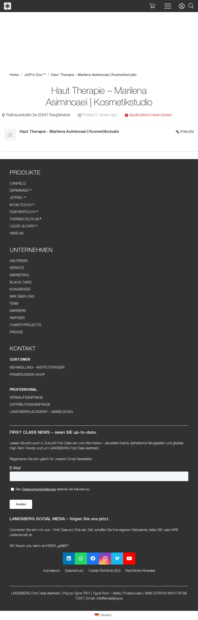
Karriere (18, 311)
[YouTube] (129, 559)
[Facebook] (93, 559)
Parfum (16, 233)
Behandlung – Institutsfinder (37, 367)
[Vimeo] (117, 559)
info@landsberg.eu (109, 598)
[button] (191, 6)
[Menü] (167, 6)
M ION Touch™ (22, 205)
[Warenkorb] (152, 6)
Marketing (19, 275)
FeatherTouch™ (24, 212)
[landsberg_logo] (7, 6)
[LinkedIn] (69, 559)
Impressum (51, 571)
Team (14, 303)
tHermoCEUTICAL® (25, 219)
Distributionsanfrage (30, 404)
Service (17, 268)
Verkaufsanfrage (26, 397)
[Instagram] (105, 559)
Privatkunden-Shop (27, 375)
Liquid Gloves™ (24, 226)
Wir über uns (22, 296)
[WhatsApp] (81, 559)
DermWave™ (21, 190)
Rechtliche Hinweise (140, 571)
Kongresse (20, 289)
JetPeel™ (18, 198)
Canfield (18, 183)
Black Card (21, 282)
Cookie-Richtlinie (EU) (104, 571)
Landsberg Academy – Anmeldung (41, 412)
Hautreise (19, 261)
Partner (17, 318)
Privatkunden (132, 593)
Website (187, 132)
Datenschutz (74, 571)
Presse (16, 332)
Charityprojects (25, 325)
